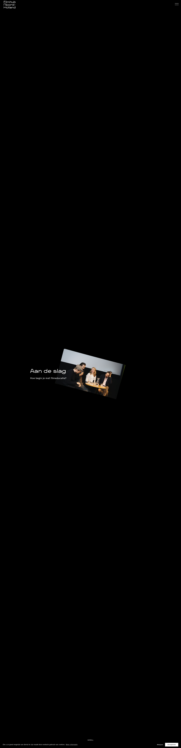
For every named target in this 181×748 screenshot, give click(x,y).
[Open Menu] (177, 4)
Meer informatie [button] (72, 744)
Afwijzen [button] (160, 744)
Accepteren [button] (172, 744)
